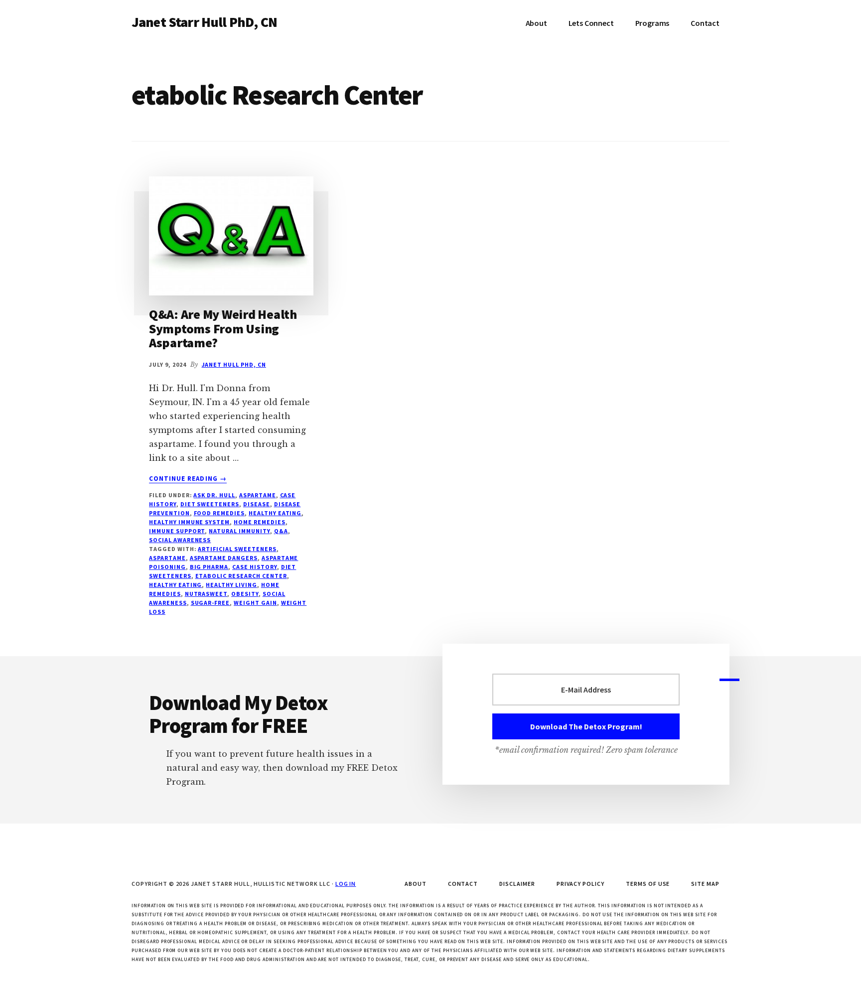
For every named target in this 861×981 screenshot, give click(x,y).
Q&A (281, 531)
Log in (345, 883)
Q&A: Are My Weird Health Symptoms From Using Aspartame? (223, 328)
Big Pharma (209, 566)
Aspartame (257, 495)
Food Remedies (219, 513)
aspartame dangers (224, 557)
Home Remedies (259, 522)
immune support (177, 531)
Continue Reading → (188, 478)
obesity (245, 593)
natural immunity (239, 531)
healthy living (231, 584)
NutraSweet (206, 593)
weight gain (255, 602)
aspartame (167, 557)
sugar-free (210, 602)
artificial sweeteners (237, 549)
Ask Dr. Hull (214, 495)
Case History (254, 566)
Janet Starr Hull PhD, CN (204, 22)
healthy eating (175, 584)
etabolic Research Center (241, 575)
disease (256, 504)
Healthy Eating (275, 513)
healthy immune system (189, 522)
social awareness (180, 540)
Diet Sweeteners (209, 504)
